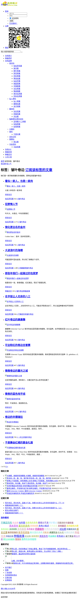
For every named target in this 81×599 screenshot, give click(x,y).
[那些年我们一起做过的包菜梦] (17, 278)
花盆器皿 (52, 536)
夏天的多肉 (24, 526)
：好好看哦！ (18, 561)
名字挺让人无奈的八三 (17, 296)
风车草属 (17, 76)
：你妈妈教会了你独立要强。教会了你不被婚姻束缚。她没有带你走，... (41, 549)
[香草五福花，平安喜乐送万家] (17, 488)
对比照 (62, 529)
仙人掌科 (12, 99)
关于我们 (8, 567)
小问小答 (8, 157)
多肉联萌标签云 (11, 575)
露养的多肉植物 (29, 539)
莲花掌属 (17, 73)
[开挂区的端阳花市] (13, 493)
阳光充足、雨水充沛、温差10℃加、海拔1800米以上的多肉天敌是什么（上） (33, 508)
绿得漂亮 (35, 536)
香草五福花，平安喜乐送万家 (40, 488)
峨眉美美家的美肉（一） (14, 513)
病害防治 (53, 532)
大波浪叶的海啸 (14, 250)
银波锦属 (17, 91)
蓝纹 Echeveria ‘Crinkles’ (33, 491)
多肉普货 (62, 526)
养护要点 (53, 523)
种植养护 (8, 58)
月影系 (46, 532)
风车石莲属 (18, 96)
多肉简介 (8, 56)
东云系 (15, 523)
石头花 (61, 532)
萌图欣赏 (8, 152)
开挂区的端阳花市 (27, 493)
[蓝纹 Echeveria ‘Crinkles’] (15, 491)
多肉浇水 (5, 529)
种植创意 (10, 536)
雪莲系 (18, 539)
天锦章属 (17, 86)
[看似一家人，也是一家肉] (15, 186)
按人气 (8, 164)
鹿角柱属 (17, 104)
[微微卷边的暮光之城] (13, 376)
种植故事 (26, 291)
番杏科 (11, 109)
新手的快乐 (13, 532)
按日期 (3, 164)
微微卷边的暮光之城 (16, 370)
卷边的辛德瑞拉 (14, 417)
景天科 (11, 63)
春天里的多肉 (36, 532)
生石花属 (17, 111)
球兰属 (16, 142)
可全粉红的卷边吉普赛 (17, 345)
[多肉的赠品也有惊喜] (13, 486)
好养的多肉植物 (51, 529)
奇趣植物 (22, 268)
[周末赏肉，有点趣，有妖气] (16, 483)
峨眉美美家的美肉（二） (14, 505)
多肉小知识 (43, 526)
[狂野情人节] (10, 209)
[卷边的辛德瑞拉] (12, 422)
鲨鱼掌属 (17, 124)
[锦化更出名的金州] (12, 232)
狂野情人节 (11, 204)
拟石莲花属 (18, 66)
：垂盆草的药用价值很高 (23, 554)
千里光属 (17, 134)
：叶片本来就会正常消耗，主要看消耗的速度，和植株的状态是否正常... (44, 563)
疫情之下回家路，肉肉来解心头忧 (45, 481)
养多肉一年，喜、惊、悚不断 (40, 478)
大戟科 (11, 129)
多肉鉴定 (31, 529)
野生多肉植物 (9, 539)
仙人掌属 (17, 101)
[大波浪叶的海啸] (12, 255)
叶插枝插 (69, 523)
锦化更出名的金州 (15, 227)
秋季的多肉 (69, 532)
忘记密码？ (13, 23)
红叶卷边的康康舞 (15, 319)
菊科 (11, 132)
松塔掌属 (17, 127)
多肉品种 (8, 61)
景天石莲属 (18, 94)
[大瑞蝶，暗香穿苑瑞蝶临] (15, 476)
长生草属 (17, 89)
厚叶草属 (17, 71)
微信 (6, 48)
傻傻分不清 (43, 523)
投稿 (6, 570)
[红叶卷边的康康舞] (12, 325)
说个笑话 (69, 536)
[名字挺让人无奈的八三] (14, 301)
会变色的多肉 (32, 523)
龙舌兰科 (12, 137)
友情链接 (8, 580)
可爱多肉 (61, 523)
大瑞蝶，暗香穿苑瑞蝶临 (35, 476)
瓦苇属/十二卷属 (20, 121)
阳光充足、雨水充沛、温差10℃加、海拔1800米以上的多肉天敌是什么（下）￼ (34, 503)
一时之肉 (21, 437)
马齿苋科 (12, 144)
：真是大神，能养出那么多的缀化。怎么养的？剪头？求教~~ (37, 551)
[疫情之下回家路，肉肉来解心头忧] (18, 481)
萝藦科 (11, 139)
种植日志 (8, 154)
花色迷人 (61, 536)
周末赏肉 (13, 526)
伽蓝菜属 (17, 84)
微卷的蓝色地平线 (15, 393)
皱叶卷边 (21, 199)
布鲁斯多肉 (71, 529)
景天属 (16, 68)
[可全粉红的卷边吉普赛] (14, 350)
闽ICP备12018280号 (8, 589)
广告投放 (8, 572)
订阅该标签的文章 (38, 170)
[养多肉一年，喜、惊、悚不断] (17, 478)
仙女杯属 (17, 81)
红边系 (28, 536)
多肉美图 (21, 529)
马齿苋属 (17, 147)
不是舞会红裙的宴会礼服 (19, 442)
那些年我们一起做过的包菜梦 (21, 273)
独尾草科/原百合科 (16, 119)
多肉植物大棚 (72, 526)
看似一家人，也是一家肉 (19, 181)
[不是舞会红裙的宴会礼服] (15, 448)
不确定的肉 (22, 314)
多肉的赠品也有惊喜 (30, 486)
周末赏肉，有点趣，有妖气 (37, 483)
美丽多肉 (43, 536)
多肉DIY (8, 149)
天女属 (16, 116)
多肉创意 (34, 526)
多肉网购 (13, 529)
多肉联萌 (4, 4)
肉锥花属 (17, 114)
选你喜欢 (5, 518)
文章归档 (8, 578)
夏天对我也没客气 (12, 510)
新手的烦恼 (23, 532)
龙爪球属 (17, 106)
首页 (2, 161)
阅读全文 (8, 194)
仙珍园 (22, 522)
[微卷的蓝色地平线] (12, 399)
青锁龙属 (17, 78)
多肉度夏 (53, 526)
